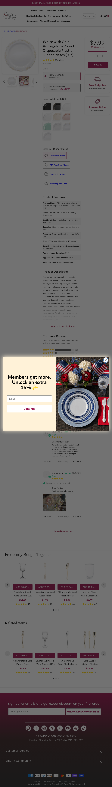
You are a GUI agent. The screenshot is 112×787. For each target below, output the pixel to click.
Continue (29, 408)
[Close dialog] (105, 360)
